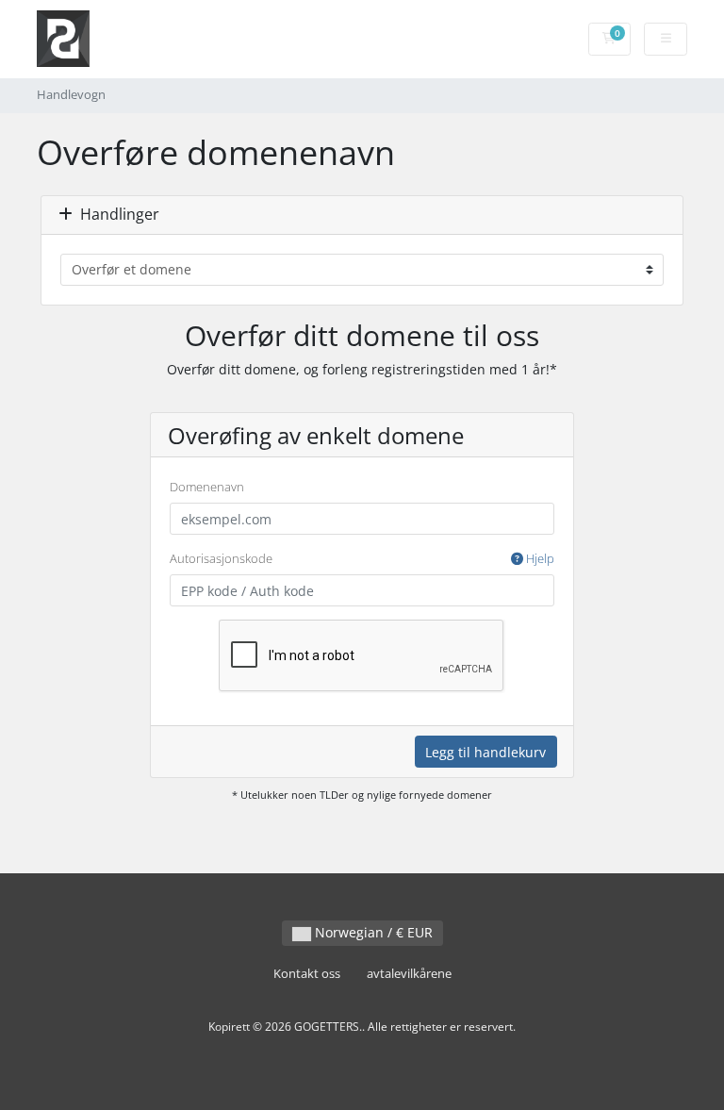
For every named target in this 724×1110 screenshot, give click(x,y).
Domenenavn (207, 486)
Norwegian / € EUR (372, 932)
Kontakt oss (306, 974)
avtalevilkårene (409, 974)
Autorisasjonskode (362, 558)
